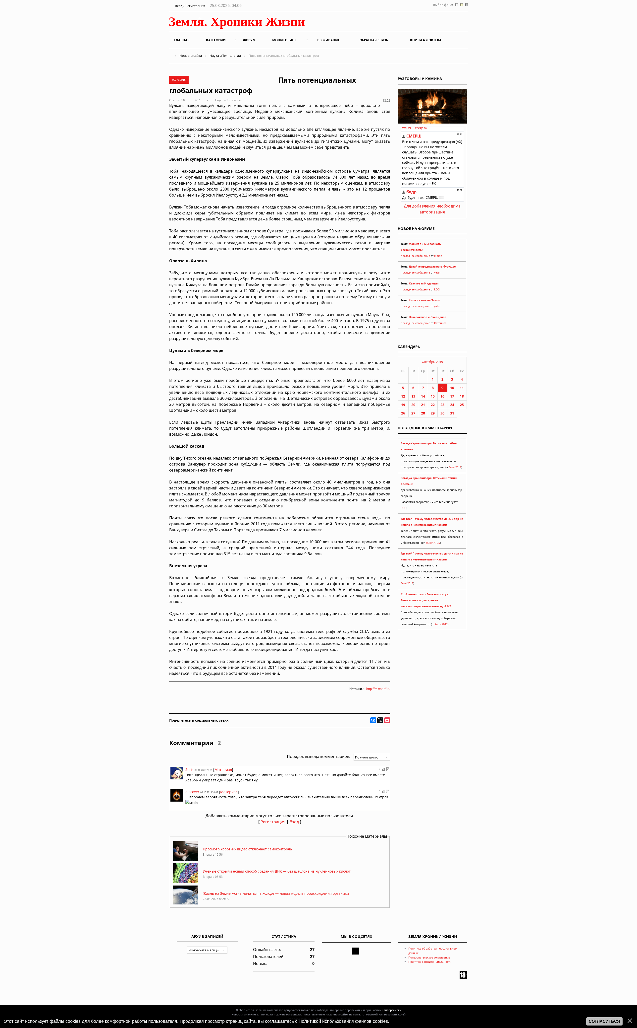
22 (433, 404)
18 (462, 396)
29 (433, 413)
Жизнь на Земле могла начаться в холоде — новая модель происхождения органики (276, 893)
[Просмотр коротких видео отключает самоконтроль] (185, 859)
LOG (437, 289)
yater (437, 272)
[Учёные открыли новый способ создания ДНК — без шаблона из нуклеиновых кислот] (185, 882)
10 (452, 387)
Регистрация (273, 821)
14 (423, 396)
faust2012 (455, 467)
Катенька (440, 323)
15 (433, 396)
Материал (223, 769)
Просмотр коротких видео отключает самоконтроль (247, 849)
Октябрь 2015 (432, 361)
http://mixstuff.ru (378, 689)
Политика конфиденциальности (429, 961)
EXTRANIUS (432, 543)
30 (442, 413)
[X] (380, 720)
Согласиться (604, 1021)
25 (462, 404)
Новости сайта (190, 55)
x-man (438, 256)
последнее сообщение (415, 256)
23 (442, 404)
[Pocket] (387, 720)
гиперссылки (392, 1010)
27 (413, 413)
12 (403, 396)
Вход (294, 821)
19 (403, 404)
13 (413, 396)
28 (423, 413)
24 (452, 404)
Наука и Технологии (225, 55)
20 (413, 404)
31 (452, 413)
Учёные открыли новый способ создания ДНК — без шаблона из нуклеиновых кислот (277, 871)
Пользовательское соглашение (429, 957)
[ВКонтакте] (373, 720)
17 (452, 396)
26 (403, 413)
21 (423, 404)
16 (442, 396)
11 (462, 387)
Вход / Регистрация (189, 5)
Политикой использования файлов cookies (343, 1021)
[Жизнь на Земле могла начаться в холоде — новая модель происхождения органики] (185, 904)
